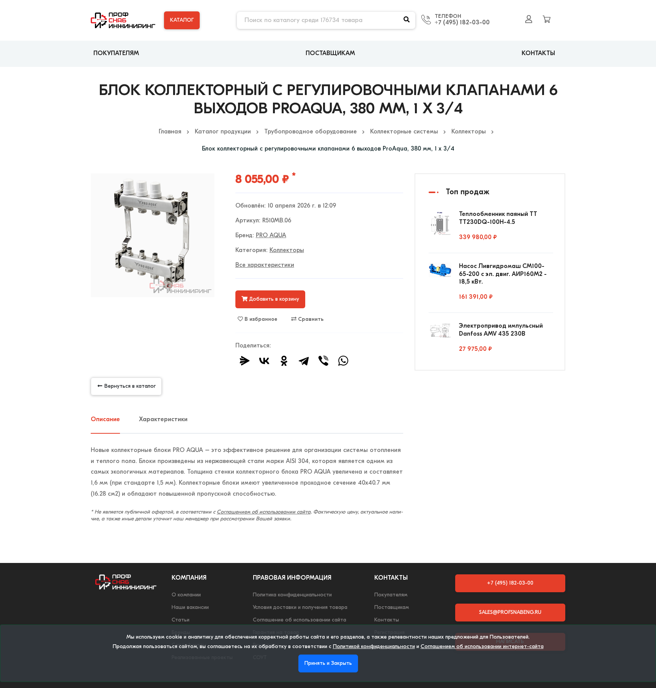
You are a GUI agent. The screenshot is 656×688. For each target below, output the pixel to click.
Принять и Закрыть (328, 663)
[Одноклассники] (284, 361)
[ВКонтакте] (264, 361)
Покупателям (116, 54)
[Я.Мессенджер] (244, 361)
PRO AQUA (271, 236)
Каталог (182, 20)
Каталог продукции (223, 132)
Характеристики (163, 420)
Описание (105, 420)
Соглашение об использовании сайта (299, 620)
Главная (170, 132)
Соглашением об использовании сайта (264, 512)
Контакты (538, 54)
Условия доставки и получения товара (300, 607)
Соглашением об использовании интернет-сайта (482, 647)
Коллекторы (468, 132)
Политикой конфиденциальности (374, 647)
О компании (186, 595)
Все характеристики (264, 265)
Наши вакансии (190, 607)
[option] (152, 235)
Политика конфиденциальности (292, 595)
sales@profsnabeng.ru (510, 612)
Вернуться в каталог (129, 386)
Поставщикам (330, 54)
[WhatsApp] (343, 361)
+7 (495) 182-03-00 (462, 23)
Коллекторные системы (404, 132)
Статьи (180, 620)
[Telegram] (304, 361)
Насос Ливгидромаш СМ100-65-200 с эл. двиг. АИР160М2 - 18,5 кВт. (503, 274)
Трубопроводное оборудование (310, 132)
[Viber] (323, 361)
